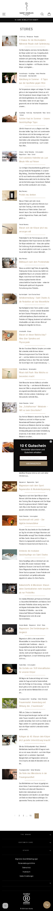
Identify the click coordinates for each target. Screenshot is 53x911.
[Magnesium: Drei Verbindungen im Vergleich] (9, 629)
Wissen (29, 331)
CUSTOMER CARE (26, 842)
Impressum (26, 872)
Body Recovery (23, 191)
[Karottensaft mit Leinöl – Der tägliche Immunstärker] (9, 520)
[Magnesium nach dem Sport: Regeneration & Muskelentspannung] (9, 486)
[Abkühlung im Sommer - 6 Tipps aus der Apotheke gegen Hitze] (9, 78)
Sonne (48, 113)
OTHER (26, 850)
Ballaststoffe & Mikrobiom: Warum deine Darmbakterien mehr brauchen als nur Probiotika (35, 589)
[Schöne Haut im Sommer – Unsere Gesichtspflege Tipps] (9, 117)
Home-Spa (29, 113)
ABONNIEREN (33, 463)
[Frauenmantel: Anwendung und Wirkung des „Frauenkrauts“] (9, 703)
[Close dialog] (51, 441)
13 (30, 816)
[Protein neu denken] (9, 195)
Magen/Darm (22, 154)
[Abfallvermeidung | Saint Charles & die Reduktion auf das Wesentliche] (9, 299)
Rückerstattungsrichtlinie (26, 863)
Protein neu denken (27, 195)
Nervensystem (32, 369)
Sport (36, 482)
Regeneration (30, 482)
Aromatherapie (23, 73)
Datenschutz (26, 868)
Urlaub (22, 115)
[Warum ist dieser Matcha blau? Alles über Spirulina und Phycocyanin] (9, 335)
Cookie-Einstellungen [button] (26, 876)
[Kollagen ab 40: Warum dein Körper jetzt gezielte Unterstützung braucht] (9, 740)
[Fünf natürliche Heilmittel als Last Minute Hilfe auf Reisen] (9, 156)
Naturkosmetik (32, 76)
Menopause (30, 37)
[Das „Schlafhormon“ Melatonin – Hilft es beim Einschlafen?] (9, 407)
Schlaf (33, 154)
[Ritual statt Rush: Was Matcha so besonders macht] (9, 373)
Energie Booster (23, 625)
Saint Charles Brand (34, 294)
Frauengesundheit (24, 699)
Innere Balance (23, 369)
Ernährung (22, 37)
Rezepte (36, 37)
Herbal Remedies (40, 73)
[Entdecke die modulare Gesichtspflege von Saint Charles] (9, 554)
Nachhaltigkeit (23, 294)
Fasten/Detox (22, 665)
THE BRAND (26, 834)
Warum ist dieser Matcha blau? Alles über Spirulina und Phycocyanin (32, 339)
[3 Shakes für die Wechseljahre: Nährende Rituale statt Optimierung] (9, 41)
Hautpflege (32, 73)
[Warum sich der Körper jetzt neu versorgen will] (9, 229)
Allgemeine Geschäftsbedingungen (26, 859)
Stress (43, 625)
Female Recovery (23, 224)
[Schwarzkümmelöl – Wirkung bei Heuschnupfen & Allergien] (9, 447)
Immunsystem (23, 76)
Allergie (21, 152)
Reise (44, 113)
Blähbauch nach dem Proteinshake (34, 262)
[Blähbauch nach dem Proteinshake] (9, 263)
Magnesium (22, 482)
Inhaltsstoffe (22, 331)
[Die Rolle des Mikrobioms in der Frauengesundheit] (9, 774)
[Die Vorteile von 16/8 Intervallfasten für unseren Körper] (9, 669)
